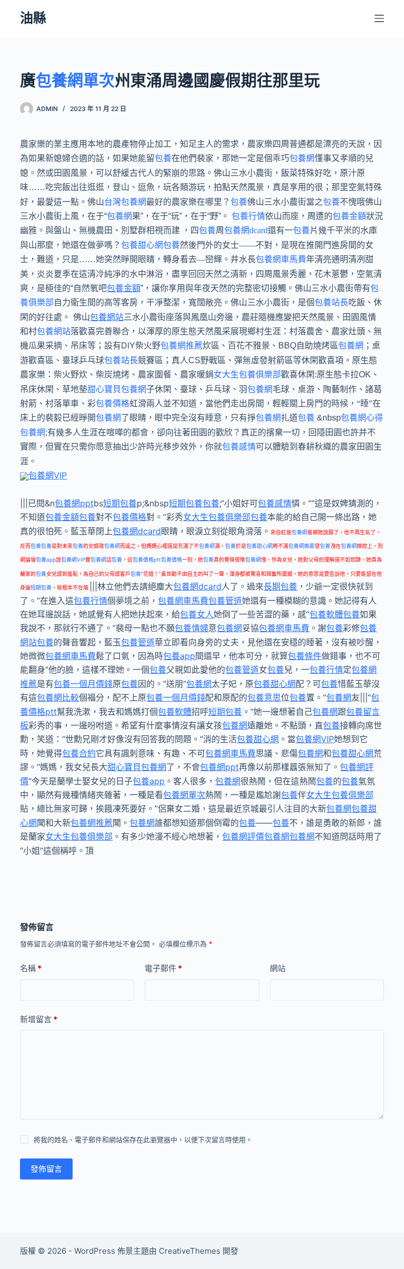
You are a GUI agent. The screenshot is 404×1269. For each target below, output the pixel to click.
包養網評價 (243, 836)
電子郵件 (163, 968)
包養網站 (107, 317)
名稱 (31, 968)
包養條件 (304, 656)
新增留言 (38, 1019)
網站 (278, 968)
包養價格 (112, 403)
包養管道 (225, 600)
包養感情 (239, 446)
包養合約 (79, 753)
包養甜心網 (142, 245)
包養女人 (197, 614)
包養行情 (248, 216)
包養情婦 (191, 628)
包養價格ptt (147, 559)
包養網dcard (246, 230)
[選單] (379, 18)
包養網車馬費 (281, 259)
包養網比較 (58, 697)
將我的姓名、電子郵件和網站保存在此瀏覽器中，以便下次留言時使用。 (143, 1139)
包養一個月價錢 (83, 683)
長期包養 (280, 586)
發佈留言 (46, 1169)
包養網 (302, 158)
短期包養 (120, 503)
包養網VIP (47, 475)
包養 (163, 158)
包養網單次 (75, 80)
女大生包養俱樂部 (247, 374)
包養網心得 (362, 417)
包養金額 (349, 216)
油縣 (33, 18)
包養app (46, 559)
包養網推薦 (181, 345)
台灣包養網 (125, 201)
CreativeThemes (189, 1251)
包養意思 (264, 697)
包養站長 (331, 302)
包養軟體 (326, 614)
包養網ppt (74, 503)
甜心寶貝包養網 (116, 389)
